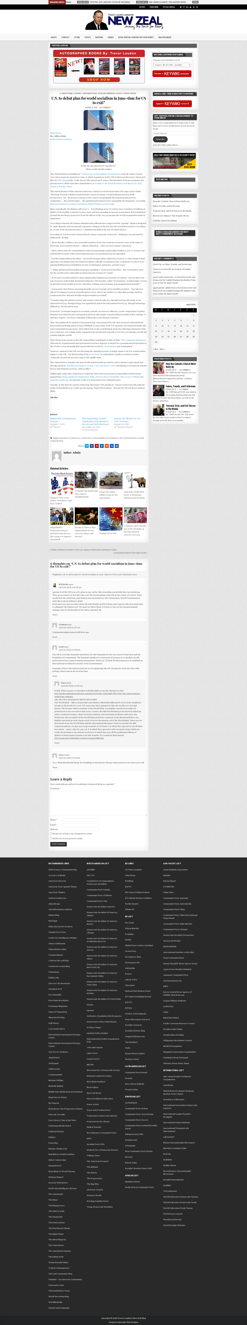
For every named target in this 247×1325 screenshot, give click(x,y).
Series (111, 37)
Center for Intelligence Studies (62, 938)
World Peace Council (172, 1214)
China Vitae (168, 892)
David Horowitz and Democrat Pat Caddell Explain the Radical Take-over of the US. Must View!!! (174, 280)
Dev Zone (129, 923)
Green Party (130, 951)
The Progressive (94, 1178)
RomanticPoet (54, 1166)
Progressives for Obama (98, 1121)
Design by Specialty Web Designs (123, 1322)
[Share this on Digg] (112, 446)
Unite (127, 1048)
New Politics (92, 1087)
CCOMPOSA (168, 887)
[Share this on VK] (117, 446)
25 (168, 337)
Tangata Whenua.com (135, 1036)
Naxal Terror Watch (57, 1097)
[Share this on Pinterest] (97, 446)
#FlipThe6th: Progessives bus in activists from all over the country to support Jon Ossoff (60, 533)
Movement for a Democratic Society (103, 1070)
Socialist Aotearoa (133, 1025)
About (54, 37)
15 (194, 326)
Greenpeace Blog (133, 957)
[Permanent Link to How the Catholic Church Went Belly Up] (158, 368)
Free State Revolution (58, 1000)
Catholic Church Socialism (165, 221)
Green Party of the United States (102, 1022)
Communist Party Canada (98, 890)
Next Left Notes (94, 1093)
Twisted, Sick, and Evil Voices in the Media (172, 211)
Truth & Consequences (58, 1268)
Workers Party (132, 1059)
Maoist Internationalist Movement (179, 1143)
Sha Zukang (63, 180)
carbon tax (75, 438)
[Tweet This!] (87, 446)
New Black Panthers (96, 1082)
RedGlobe (167, 1160)
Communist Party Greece (136, 1120)
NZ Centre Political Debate (137, 892)
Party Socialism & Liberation (100, 1099)
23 (156, 337)
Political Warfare (56, 1131)
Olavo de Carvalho (56, 1114)
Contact (65, 37)
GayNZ (128, 940)
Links (165, 1012)
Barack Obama (67, 93)
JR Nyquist (53, 1063)
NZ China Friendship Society (138, 997)
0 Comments (186, 370)
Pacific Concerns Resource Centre (179, 1023)
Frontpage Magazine (58, 1006)
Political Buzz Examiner (61, 139)
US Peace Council (95, 1190)
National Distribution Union (137, 991)
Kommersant (131, 1140)
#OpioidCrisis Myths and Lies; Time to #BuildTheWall (86, 494)
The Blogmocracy (56, 1206)
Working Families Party (97, 1201)
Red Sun (167, 1154)
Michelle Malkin (55, 1086)
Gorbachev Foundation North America (104, 1016)
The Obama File (55, 1217)
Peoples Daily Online (172, 1029)
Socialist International (173, 1180)
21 (187, 331)
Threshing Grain (55, 1257)
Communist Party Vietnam (175, 929)
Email (53, 825)
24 (162, 337)
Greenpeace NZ (132, 963)
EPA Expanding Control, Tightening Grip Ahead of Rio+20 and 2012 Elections (95, 421)
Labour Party (131, 980)
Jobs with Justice (95, 1047)
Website (54, 829)
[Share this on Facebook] (92, 446)
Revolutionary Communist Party (101, 1133)
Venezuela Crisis (56, 1285)
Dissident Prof (55, 989)
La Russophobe (55, 1075)
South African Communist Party (139, 1187)
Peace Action (93, 1104)
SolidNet (167, 1185)
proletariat (94, 354)
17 (162, 331)
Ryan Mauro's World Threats (61, 1171)
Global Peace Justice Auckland (139, 945)
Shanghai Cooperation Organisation (179, 1052)
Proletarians (110, 346)
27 (181, 337)
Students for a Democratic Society (102, 1150)
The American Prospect (98, 1161)
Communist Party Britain (136, 1108)
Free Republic (54, 995)
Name (53, 820)
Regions (99, 37)
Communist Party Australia (175, 898)
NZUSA (128, 1008)
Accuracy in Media (56, 875)
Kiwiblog (129, 881)
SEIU (89, 1138)
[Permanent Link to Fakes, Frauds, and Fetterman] (158, 390)
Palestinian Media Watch (59, 1126)
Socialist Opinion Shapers (125, 93)
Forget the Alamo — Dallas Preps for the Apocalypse (108, 495)
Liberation (130, 985)
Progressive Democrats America (102, 1116)
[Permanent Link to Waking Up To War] (110, 519)
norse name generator (163, 277)
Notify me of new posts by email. (67, 838)
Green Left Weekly (172, 941)
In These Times (94, 1027)
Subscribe (154, 7)
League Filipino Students (174, 1001)
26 (175, 337)
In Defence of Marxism (173, 1099)
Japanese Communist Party (176, 975)
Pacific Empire (132, 904)
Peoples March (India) (173, 1035)
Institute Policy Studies (97, 1033)
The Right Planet (56, 1234)
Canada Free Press (57, 932)
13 (181, 326)
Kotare (128, 974)
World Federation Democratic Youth (179, 1202)
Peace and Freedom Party (98, 1110)
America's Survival (57, 881)
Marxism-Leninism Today (175, 1148)
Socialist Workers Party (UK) (138, 1168)
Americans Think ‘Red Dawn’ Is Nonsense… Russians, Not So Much (134, 495)
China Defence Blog (57, 949)
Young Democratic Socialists (100, 1207)
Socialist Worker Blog (135, 1031)
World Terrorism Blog (58, 1296)
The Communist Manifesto (133, 340)
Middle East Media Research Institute (65, 1092)
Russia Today (131, 1163)
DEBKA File (53, 978)
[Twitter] (180, 7)
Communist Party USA (97, 901)
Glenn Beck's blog (56, 1017)
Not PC (128, 887)
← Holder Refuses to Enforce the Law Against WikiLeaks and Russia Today (83, 550)
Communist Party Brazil (136, 1072)
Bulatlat (166, 875)
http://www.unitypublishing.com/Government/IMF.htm (79, 738)
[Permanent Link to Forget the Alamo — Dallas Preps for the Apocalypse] (110, 480)
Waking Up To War (107, 533)
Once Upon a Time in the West (62, 1120)
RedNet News (169, 1165)
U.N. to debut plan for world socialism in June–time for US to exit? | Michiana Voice (99, 574)
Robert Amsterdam (57, 1160)
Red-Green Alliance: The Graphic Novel (171, 216)
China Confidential (56, 944)
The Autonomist (55, 1194)
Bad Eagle (52, 921)
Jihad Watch (54, 1058)
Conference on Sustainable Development (100, 174)
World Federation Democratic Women (180, 1197)
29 (194, 337)
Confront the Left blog (58, 961)
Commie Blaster (55, 955)
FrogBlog (129, 934)
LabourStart (168, 1137)
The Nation (92, 1173)
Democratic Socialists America (101, 907)
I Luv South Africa (56, 1029)
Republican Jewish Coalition (61, 1154)
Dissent (90, 1010)
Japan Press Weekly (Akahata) (177, 969)
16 (156, 331)
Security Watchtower (58, 1183)
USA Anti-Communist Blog (60, 1274)
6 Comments (106, 107)
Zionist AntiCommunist (58, 1308)
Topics (87, 37)
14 (187, 326)
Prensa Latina (131, 1089)
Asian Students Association (175, 870)
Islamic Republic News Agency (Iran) (180, 964)
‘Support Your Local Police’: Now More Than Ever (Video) (61, 501)
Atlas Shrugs (54, 904)
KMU (165, 986)
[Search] (197, 7)
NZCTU (128, 1002)
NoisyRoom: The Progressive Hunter (65, 1109)
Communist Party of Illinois (99, 895)
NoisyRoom (55, 133)
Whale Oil (129, 909)
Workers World (94, 1195)
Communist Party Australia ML (177, 904)
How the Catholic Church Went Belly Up (171, 201)
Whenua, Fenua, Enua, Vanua (176, 1063)
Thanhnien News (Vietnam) (175, 1058)
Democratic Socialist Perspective (178, 935)
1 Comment (185, 389)
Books (142, 7)
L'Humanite (130, 1146)
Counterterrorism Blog (59, 966)
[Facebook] (184, 7)
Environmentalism (90, 93)
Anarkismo (168, 1085)
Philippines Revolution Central (177, 1040)
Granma (128, 1078)
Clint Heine (130, 875)
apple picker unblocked (164, 288)
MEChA (90, 1065)
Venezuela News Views (59, 1291)
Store (77, 37)
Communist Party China (174, 909)
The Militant (92, 1167)
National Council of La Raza (99, 1076)
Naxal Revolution (171, 1018)
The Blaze (53, 1200)
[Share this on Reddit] (107, 446)
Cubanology (53, 972)
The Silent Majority (57, 1240)
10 (162, 326)
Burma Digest (169, 881)
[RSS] (193, 7)
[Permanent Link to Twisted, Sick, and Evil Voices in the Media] (158, 410)
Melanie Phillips (55, 1080)
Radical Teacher (94, 1127)
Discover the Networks (59, 983)
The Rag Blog (93, 1184)
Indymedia (130, 968)
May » (162, 349)
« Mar (155, 349)
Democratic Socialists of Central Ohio (104, 999)
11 (168, 326)
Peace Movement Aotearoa (137, 1019)
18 (169, 331)
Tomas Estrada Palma (58, 1262)
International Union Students (176, 1122)
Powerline (53, 1143)
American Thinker (56, 892)
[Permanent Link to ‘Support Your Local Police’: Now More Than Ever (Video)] (61, 483)
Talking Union (93, 1155)
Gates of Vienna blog (57, 1012)
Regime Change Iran (57, 1149)
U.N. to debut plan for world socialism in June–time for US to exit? (98, 100)
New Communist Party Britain (139, 1151)
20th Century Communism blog (62, 870)
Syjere (62, 755)
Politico (51, 1137)
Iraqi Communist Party (173, 958)
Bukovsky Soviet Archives (60, 926)
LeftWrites (168, 1006)
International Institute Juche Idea (178, 952)
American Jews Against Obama (62, 887)
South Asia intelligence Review (62, 1188)
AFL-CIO (90, 875)
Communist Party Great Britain (139, 1114)
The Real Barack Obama (59, 1228)
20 (181, 331)
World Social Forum (172, 1220)
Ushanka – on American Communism (65, 1279)
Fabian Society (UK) (134, 1134)
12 (175, 326)
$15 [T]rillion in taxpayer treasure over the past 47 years (89, 366)
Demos (90, 1005)
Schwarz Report (55, 1177)
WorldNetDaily (55, 1302)
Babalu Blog (53, 915)
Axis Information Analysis (60, 909)
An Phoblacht (131, 1103)
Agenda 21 (64, 438)
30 (156, 342)
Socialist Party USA (95, 1144)
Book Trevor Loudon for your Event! (136, 37)
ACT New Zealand (133, 870)
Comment (55, 788)
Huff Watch (53, 1023)
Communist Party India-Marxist (177, 924)
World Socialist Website (174, 1225)
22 (194, 331)
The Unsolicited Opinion (59, 1251)
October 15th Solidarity (135, 1014)
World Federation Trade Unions (178, 1208)
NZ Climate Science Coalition (138, 898)
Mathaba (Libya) (132, 1182)
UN (120, 438)
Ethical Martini (132, 928)
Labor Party (92, 1053)
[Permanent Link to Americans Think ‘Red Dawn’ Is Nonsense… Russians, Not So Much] (135, 480)
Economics (78, 93)
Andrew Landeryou (57, 898)
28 (187, 337)
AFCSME (91, 870)
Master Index (164, 37)
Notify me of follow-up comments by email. (72, 834)
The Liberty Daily (56, 1211)
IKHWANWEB (169, 947)
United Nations (130, 438)
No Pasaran (53, 1103)
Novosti (128, 1157)
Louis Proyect (93, 1059)
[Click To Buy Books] (99, 83)
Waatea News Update (135, 1053)
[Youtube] (190, 7)
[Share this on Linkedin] (102, 446)
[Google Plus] (187, 7)
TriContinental (170, 1191)
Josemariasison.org (172, 981)
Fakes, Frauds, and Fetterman (166, 206)
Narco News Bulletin (134, 1084)
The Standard (131, 1042)
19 (175, 331)
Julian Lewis (54, 1069)
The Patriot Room (56, 1223)
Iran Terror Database (58, 1052)
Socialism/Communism (106, 93)
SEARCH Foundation (172, 1046)
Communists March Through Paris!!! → (131, 553)
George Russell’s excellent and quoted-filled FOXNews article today (83, 204)
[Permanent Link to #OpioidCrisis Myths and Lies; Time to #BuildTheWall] (86, 480)
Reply (54, 615)
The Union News (56, 1245)
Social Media (169, 7)
